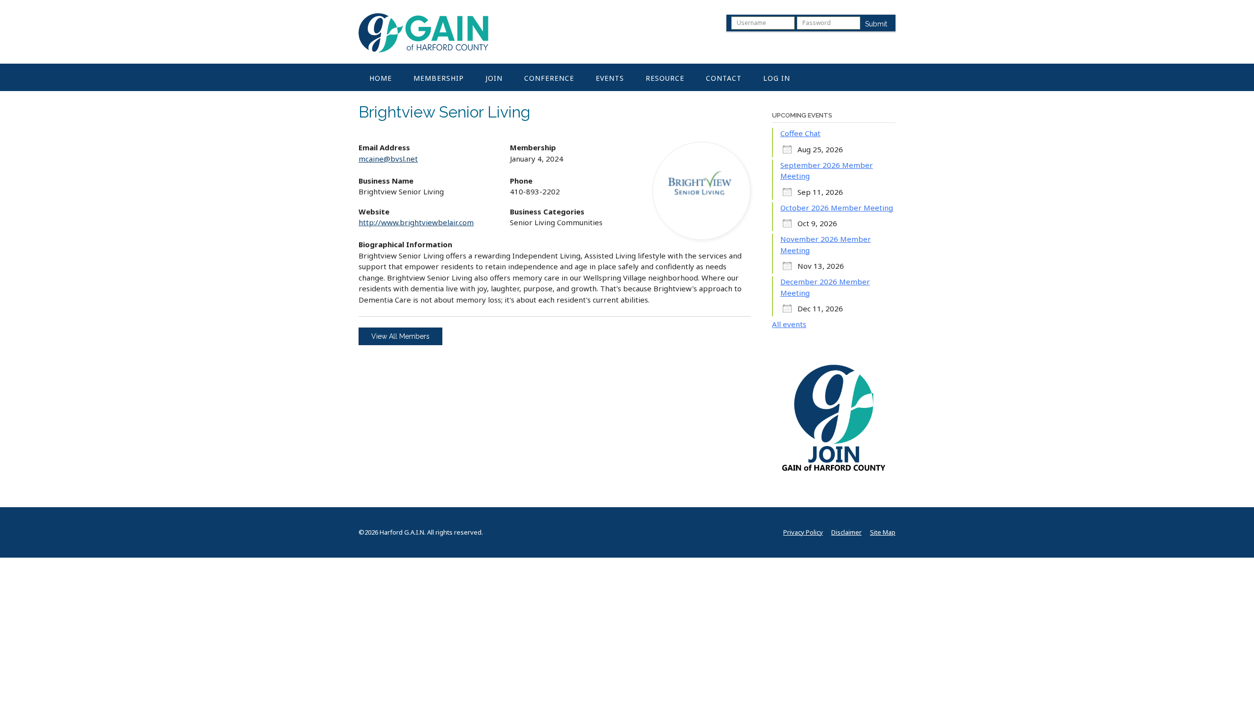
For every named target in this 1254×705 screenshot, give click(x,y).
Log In (776, 78)
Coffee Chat (800, 133)
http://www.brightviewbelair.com (416, 222)
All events (789, 324)
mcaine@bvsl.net (388, 159)
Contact (724, 78)
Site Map (882, 532)
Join (494, 78)
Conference (549, 78)
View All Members (400, 336)
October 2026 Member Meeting (836, 207)
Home (380, 78)
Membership (438, 78)
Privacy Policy (803, 532)
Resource (665, 78)
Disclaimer (846, 532)
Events (610, 78)
